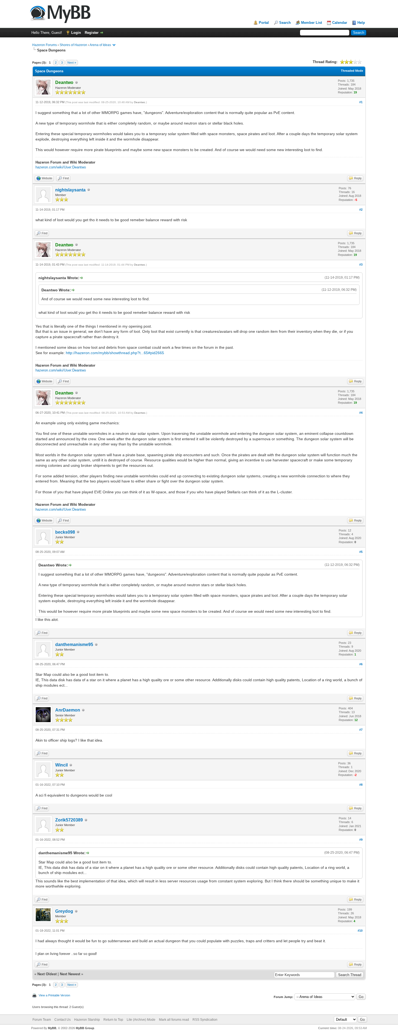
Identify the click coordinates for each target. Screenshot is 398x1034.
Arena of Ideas (100, 45)
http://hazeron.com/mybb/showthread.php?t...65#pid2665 (115, 353)
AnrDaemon (67, 710)
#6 (361, 664)
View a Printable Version (54, 995)
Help (361, 23)
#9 (361, 839)
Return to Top (113, 1020)
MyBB (52, 1028)
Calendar (339, 23)
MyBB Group (85, 1028)
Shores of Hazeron (73, 45)
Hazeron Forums (44, 45)
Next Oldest (47, 974)
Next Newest (70, 974)
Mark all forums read (174, 1020)
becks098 (65, 532)
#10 (360, 930)
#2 (361, 209)
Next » (71, 62)
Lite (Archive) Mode (141, 1020)
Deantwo (139, 102)
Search (285, 23)
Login (76, 33)
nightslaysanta (70, 190)
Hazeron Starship (87, 1020)
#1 (361, 102)
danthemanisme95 (74, 644)
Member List (311, 23)
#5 (361, 551)
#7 (361, 729)
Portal (264, 23)
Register (92, 33)
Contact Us (62, 1020)
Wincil (61, 765)
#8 (361, 784)
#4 (361, 412)
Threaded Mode (352, 70)
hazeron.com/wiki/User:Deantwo (60, 167)
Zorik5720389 (69, 820)
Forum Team (41, 1020)
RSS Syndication (205, 1020)
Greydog (64, 911)
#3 (361, 264)
